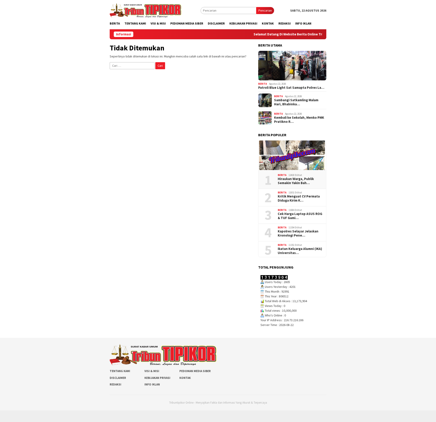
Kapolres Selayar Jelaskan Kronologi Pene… (298, 233)
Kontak (185, 378)
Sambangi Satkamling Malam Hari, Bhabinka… (296, 102)
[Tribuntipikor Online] (145, 10)
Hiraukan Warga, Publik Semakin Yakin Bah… (296, 181)
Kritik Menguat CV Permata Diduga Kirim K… (299, 198)
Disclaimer (118, 378)
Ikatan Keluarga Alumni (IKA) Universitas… (300, 251)
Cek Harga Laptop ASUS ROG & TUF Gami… (300, 216)
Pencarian (265, 10)
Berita (262, 83)
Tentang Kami (120, 371)
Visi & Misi (151, 371)
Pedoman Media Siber (195, 371)
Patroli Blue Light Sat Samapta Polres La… (291, 88)
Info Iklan (152, 384)
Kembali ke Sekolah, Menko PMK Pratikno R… (299, 120)
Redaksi (115, 384)
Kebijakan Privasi (157, 378)
